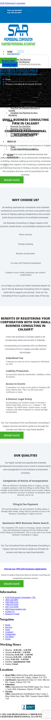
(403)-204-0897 (11, 600)
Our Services (13, 54)
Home (7, 625)
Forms (7, 639)
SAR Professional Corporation (12, 3)
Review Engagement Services (23, 78)
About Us (11, 141)
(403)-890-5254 (11, 602)
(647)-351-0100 (11, 607)
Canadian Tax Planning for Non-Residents (23, 114)
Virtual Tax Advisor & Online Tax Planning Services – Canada (23, 95)
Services (8, 627)
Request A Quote (12, 614)
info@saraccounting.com (15, 609)
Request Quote (8, 61)
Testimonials (10, 634)
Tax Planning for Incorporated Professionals (22, 100)
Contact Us (10, 611)
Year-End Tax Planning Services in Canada (24, 109)
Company (9, 632)
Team (7, 629)
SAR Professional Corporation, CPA (20, 597)
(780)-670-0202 (11, 604)
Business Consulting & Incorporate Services (24, 65)
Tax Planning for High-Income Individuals (22, 104)
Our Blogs (9, 636)
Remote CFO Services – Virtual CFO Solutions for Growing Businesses (25, 90)
